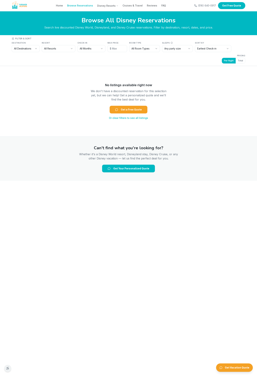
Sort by (199, 43)
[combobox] (26, 48)
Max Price (113, 43)
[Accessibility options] (7, 368)
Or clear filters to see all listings (128, 117)
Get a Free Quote (131, 109)
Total (240, 60)
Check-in (82, 43)
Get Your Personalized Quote (131, 168)
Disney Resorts (106, 5)
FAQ (163, 5)
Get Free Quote (231, 5)
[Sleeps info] (172, 43)
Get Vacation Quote (237, 367)
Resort (46, 43)
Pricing (241, 55)
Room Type (135, 43)
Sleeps (166, 43)
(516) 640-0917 (207, 5)
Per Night (229, 60)
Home (59, 5)
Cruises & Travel (133, 5)
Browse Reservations (80, 5)
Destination (19, 43)
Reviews (152, 5)
